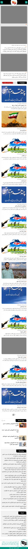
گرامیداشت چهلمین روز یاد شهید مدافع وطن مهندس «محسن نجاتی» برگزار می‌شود (15, 487)
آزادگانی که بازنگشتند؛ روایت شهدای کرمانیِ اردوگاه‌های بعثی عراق (14, 465)
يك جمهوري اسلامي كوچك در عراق (19, 105)
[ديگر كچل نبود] (14, 119)
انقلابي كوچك (23, 332)
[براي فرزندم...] (14, 169)
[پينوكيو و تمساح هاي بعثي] (14, 194)
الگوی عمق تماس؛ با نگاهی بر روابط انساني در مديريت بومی (14, 521)
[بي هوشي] (14, 144)
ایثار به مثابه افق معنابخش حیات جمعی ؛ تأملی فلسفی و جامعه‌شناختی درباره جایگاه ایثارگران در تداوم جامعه (14, 517)
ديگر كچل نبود (23, 130)
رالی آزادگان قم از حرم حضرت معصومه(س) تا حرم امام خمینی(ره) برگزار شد (14, 499)
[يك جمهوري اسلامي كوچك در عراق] (14, 94)
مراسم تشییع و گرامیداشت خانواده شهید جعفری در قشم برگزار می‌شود (14, 507)
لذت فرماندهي (23, 306)
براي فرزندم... (23, 181)
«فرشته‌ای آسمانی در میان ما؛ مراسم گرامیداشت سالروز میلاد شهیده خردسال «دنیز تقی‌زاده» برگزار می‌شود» (14, 468)
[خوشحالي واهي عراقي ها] (14, 371)
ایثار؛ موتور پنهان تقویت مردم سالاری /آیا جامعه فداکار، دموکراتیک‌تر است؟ (15, 528)
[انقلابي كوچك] (14, 320)
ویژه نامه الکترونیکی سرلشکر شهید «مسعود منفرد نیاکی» (11, 443)
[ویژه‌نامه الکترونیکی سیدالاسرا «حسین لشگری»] (22, 425)
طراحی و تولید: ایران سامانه (14, 548)
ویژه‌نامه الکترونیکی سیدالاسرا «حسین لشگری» (10, 424)
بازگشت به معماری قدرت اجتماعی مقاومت (17, 531)
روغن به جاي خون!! (22, 357)
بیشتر (4, 420)
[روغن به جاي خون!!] (14, 346)
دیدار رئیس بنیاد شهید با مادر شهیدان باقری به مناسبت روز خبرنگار (14, 484)
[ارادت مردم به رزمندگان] (14, 396)
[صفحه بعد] (13, 415)
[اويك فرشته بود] (14, 220)
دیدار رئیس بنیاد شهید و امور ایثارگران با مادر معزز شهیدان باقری (14, 503)
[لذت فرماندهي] (14, 295)
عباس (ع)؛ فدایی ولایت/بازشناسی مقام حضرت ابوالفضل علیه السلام (14, 524)
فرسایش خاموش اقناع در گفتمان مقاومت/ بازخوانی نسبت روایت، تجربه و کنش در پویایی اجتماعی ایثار (14, 534)
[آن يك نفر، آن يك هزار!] (14, 270)
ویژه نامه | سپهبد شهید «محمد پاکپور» (18, 496)
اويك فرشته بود (23, 231)
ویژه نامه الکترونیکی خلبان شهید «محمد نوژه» (10, 431)
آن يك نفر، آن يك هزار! (21, 281)
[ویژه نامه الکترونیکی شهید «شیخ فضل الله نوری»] (22, 437)
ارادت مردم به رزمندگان (21, 407)
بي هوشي (24, 155)
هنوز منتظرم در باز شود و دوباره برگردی (18, 494)
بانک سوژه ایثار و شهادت (8, 83)
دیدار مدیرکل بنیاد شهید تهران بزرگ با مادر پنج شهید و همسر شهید (15, 480)
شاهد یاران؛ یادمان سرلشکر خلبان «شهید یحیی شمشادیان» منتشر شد (14, 472)
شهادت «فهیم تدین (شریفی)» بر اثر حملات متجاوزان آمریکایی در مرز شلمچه (15, 461)
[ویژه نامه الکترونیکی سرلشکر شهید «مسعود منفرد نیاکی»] (22, 444)
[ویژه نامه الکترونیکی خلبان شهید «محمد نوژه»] (22, 431)
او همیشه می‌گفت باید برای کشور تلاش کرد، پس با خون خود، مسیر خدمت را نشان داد (14, 455)
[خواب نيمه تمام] (14, 245)
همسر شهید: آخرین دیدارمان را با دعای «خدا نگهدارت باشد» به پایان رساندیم (15, 491)
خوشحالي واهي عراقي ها (21, 382)
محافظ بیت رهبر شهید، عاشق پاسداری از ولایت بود (15, 458)
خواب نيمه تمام (23, 256)
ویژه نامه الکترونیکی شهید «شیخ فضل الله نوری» (10, 437)
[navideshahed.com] (24, 543)
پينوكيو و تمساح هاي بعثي (20, 206)
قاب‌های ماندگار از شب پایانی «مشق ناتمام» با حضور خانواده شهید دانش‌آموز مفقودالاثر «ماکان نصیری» (15, 476)
